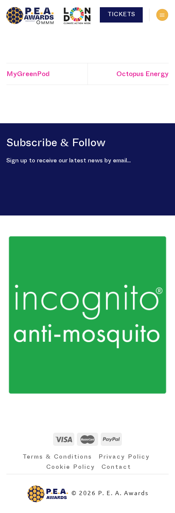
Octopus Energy (142, 74)
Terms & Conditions (57, 457)
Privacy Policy (124, 457)
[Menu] (162, 15)
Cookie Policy (70, 467)
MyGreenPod (28, 74)
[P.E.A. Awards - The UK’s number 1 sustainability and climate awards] (49, 14)
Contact (116, 467)
